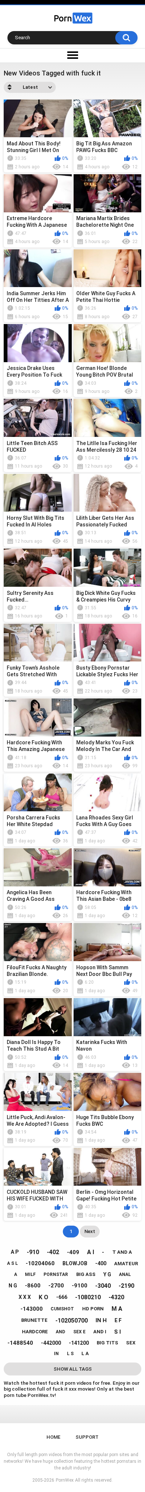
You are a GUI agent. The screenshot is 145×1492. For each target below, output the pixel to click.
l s (70, 1353)
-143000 (31, 1309)
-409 (73, 1252)
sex (130, 1343)
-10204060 (40, 1263)
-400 (100, 1263)
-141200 (79, 1343)
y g (107, 1274)
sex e (79, 1331)
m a (117, 1308)
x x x (25, 1297)
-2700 (56, 1285)
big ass (86, 1274)
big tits (107, 1343)
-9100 (79, 1285)
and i (99, 1331)
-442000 (51, 1343)
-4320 (116, 1297)
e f (118, 1320)
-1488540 (20, 1343)
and (60, 1331)
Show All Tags (73, 1369)
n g (13, 1286)
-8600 (33, 1285)
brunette (34, 1320)
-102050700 (71, 1320)
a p (15, 1252)
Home (53, 1437)
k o (43, 1297)
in (56, 1353)
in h (101, 1320)
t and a (122, 1252)
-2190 (126, 1285)
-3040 (103, 1285)
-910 (33, 1252)
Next (89, 1231)
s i (117, 1331)
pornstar (56, 1274)
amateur (126, 1263)
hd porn (93, 1308)
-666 (61, 1297)
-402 (53, 1252)
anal (125, 1274)
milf (30, 1274)
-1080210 (88, 1297)
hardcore (35, 1331)
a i (90, 1252)
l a (85, 1353)
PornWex (65, 1480)
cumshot (62, 1308)
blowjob (74, 1263)
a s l (12, 1263)
